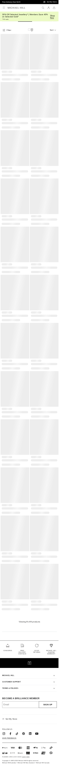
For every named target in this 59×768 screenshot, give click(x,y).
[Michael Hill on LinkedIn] (30, 718)
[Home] (16, 7)
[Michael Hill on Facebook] (10, 718)
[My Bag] (54, 7)
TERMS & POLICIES (10, 673)
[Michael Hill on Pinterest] (23, 718)
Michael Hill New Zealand (26, 747)
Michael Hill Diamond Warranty (51, 652)
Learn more (26, 741)
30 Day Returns (36, 651)
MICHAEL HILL (8, 660)
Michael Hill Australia (9, 747)
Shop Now (52, 16)
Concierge (7, 650)
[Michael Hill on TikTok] (17, 718)
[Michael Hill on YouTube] (36, 718)
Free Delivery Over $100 (11, 2)
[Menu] (3, 7)
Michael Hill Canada (42, 747)
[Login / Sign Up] (48, 7)
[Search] (43, 7)
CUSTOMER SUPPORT (11, 666)
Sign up (45, 689)
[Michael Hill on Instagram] (3, 718)
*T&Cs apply (5, 19)
